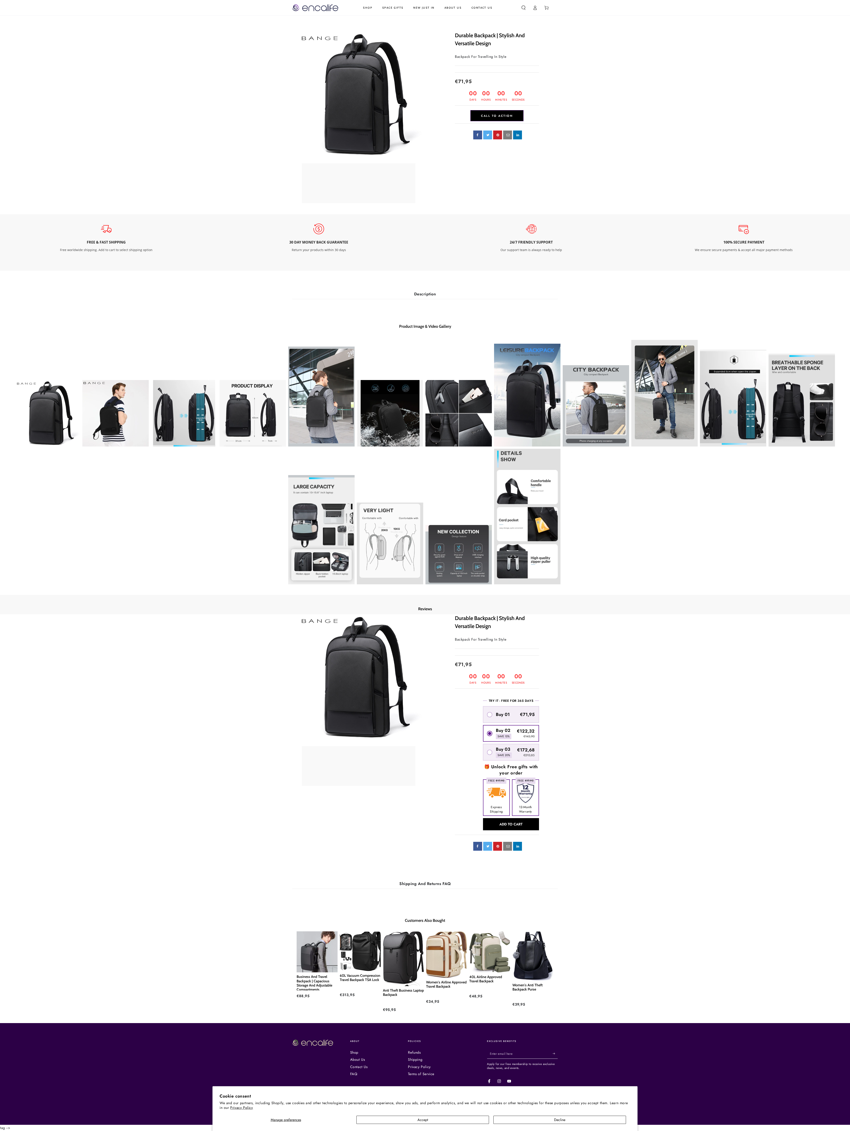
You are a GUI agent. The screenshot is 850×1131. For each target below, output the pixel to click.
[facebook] (477, 135)
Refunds (414, 1052)
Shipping (415, 1059)
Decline (559, 1119)
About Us (357, 1059)
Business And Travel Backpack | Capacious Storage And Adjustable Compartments (314, 983)
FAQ (353, 1073)
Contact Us (359, 1066)
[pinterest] (497, 135)
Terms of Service (421, 1073)
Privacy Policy (241, 1107)
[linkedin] (517, 135)
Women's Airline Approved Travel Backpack (446, 984)
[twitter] (487, 135)
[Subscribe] (555, 1054)
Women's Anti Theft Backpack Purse (527, 987)
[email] (507, 135)
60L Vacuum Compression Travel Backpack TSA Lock (360, 977)
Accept (422, 1119)
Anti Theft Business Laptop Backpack (403, 992)
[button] (523, 8)
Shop (354, 1052)
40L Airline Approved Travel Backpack (485, 979)
